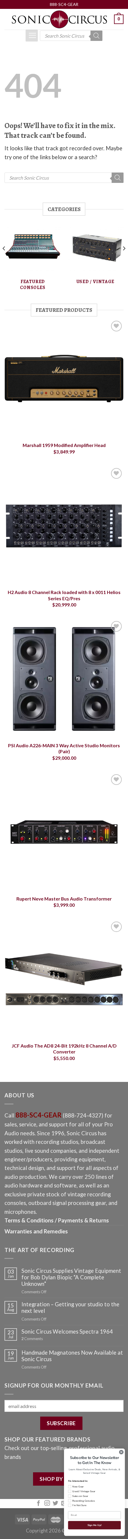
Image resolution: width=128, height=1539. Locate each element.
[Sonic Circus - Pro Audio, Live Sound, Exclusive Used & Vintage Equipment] (59, 19)
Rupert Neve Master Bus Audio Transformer (64, 898)
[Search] (96, 36)
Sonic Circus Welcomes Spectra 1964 (67, 1331)
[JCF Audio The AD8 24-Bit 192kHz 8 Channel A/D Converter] (64, 979)
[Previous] (4, 260)
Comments (32, 1339)
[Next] (124, 260)
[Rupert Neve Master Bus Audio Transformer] (64, 832)
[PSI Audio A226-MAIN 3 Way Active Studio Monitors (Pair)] (64, 679)
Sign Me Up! (95, 1525)
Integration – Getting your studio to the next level (70, 1307)
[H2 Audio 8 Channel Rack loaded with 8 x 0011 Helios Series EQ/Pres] (64, 526)
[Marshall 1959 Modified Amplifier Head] (64, 378)
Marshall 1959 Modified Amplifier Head (64, 445)
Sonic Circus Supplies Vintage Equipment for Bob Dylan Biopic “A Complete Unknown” (71, 1277)
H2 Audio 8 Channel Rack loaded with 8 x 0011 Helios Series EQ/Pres (64, 595)
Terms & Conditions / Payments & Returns (56, 1220)
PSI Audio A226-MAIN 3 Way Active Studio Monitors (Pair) (64, 748)
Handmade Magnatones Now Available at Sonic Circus (72, 1355)
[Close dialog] (121, 1452)
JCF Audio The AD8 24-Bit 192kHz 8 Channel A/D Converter (64, 1048)
